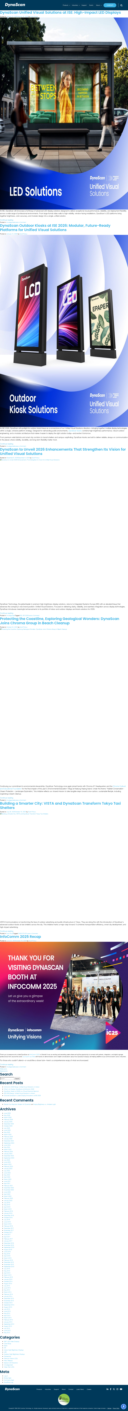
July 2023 (7, 1160)
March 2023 (7, 1164)
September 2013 (9, 1305)
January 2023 (8, 1168)
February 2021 (8, 1185)
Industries (75, 5)
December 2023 (9, 1156)
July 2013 (7, 1309)
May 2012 (7, 1332)
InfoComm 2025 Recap (20, 936)
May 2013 (7, 1313)
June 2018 (7, 1222)
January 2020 (8, 1200)
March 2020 (7, 1196)
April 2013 (7, 1315)
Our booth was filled (28, 1056)
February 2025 (8, 1136)
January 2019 (8, 1213)
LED (5, 1352)
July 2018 (7, 1219)
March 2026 (7, 1117)
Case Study (9, 933)
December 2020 (9, 1188)
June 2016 (7, 1251)
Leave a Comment (20, 222)
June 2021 (7, 1181)
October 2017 (8, 1232)
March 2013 (7, 1317)
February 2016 (8, 1260)
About (98, 5)
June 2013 (7, 1311)
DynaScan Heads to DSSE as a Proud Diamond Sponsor (21, 1091)
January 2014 (8, 1296)
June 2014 (7, 1288)
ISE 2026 (25, 615)
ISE (21, 615)
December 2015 (9, 1262)
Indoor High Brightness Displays (14, 1350)
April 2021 (7, 1183)
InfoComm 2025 (34, 1054)
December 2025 (9, 1124)
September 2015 (9, 1266)
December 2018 (9, 1215)
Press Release (8, 1360)
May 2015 (7, 1271)
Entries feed (7, 1378)
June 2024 (7, 1145)
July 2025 (7, 1128)
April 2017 (7, 1237)
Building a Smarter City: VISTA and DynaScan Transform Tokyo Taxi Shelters (60, 805)
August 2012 (8, 1326)
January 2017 (8, 1241)
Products (65, 5)
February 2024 (8, 1151)
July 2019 (7, 1202)
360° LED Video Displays (11, 1341)
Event (5, 1345)
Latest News (80, 1389)
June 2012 (7, 1330)
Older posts (3, 1069)
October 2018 (8, 1217)
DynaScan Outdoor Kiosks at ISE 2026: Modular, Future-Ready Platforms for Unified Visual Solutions (55, 227)
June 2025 (7, 1130)
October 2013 (8, 1303)
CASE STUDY (22, 933)
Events (91, 5)
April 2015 (7, 1273)
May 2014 (7, 1290)
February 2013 (8, 1320)
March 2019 (7, 1209)
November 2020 (9, 1190)
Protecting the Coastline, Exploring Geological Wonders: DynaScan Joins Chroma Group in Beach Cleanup (59, 621)
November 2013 (9, 1300)
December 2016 (9, 1243)
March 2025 (7, 1134)
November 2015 (9, 1264)
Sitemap (109, 1408)
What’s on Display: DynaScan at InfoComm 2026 (19, 1089)
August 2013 (8, 1307)
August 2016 (8, 1249)
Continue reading (6, 220)
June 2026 (7, 1113)
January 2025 (8, 1139)
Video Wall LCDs (9, 1367)
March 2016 (7, 1258)
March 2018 (7, 1224)
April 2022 (7, 1177)
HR (5, 1348)
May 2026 (7, 1115)
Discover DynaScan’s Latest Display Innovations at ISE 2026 (22, 1095)
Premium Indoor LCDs (11, 1358)
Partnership (7, 1356)
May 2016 (7, 1254)
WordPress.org (8, 1382)
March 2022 (7, 1179)
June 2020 (7, 1192)
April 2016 (7, 1256)
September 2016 (9, 1247)
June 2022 (7, 1173)
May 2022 (7, 1175)
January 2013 (8, 1322)
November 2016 (9, 1245)
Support (84, 5)
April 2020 (7, 1194)
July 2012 (7, 1328)
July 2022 (7, 1171)
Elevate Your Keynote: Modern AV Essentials (17, 1104)
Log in (6, 1376)
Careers (89, 1389)
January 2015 (8, 1279)
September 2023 (9, 1158)
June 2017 (7, 1234)
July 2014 (7, 1286)
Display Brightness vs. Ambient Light (44, 1104)
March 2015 (7, 1275)
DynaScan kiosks (75, 431)
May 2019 (7, 1205)
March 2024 (7, 1149)
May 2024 (7, 1147)
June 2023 (7, 1162)
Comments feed (9, 1380)
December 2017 (9, 1228)
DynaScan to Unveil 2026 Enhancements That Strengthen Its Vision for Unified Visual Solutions (63, 451)
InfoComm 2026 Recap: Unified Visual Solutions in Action (21, 1087)
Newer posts (4, 1071)
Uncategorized (10, 222)
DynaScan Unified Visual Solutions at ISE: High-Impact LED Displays (60, 12)
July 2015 (7, 1268)
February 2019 (8, 1211)
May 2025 (7, 1132)
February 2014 (8, 1294)
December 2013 (9, 1298)
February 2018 (8, 1226)
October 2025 (8, 1126)
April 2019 (7, 1207)
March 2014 (7, 1292)
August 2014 (8, 1283)
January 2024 (8, 1153)
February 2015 (8, 1277)
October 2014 (8, 1281)
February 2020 (8, 1198)
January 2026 (8, 1122)
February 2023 (8, 1166)
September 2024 (9, 1143)
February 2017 (8, 1239)
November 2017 (9, 1230)
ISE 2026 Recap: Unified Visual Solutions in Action (19, 1093)
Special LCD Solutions (11, 1363)
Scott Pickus (34, 16)
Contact (110, 5)
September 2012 (9, 1324)
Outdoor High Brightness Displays (14, 1354)
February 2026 (8, 1119)
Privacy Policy (116, 1408)
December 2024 (9, 1141)
